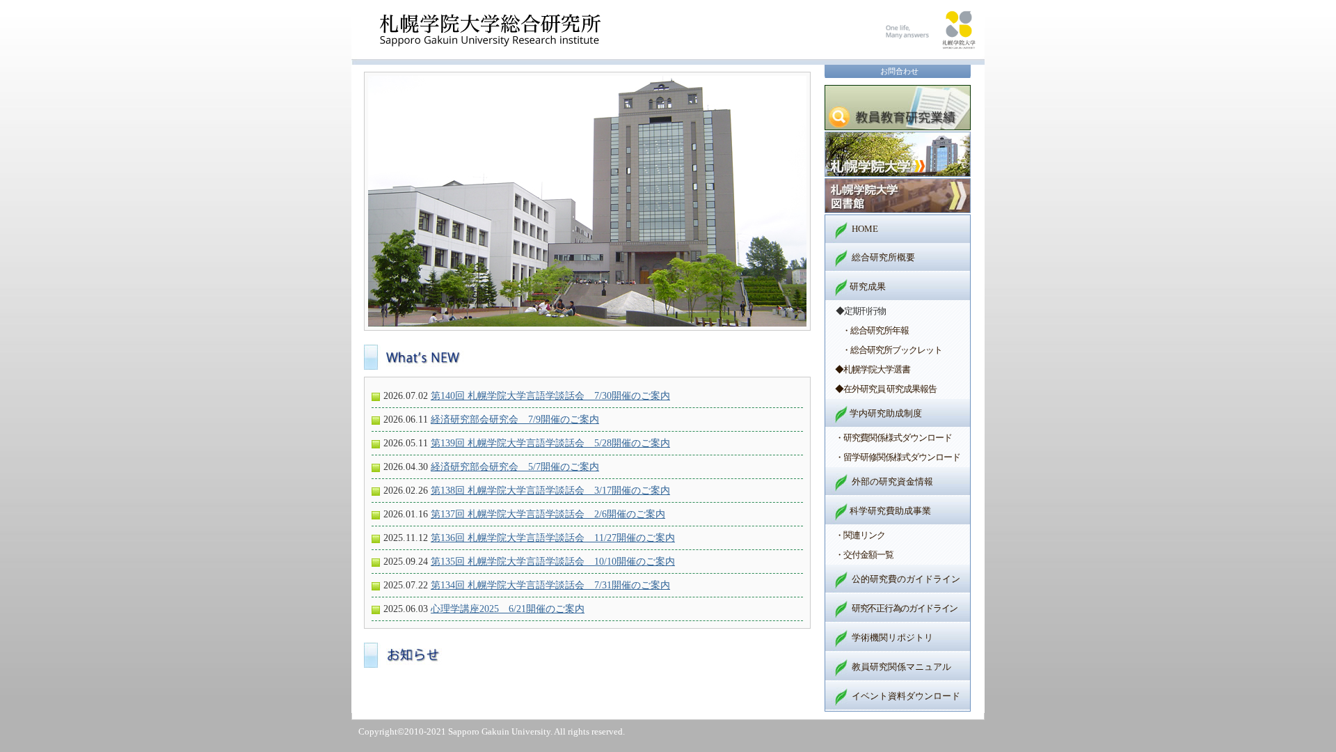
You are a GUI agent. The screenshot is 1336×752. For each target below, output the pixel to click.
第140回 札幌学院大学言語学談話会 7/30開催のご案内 (550, 395)
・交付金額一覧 (864, 554)
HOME (865, 229)
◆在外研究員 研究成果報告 (886, 389)
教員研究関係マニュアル (901, 666)
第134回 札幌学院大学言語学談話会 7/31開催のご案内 (550, 584)
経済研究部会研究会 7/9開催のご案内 (515, 419)
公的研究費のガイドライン (906, 579)
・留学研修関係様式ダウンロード (897, 457)
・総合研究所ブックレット (892, 350)
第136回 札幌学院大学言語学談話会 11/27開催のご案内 (553, 537)
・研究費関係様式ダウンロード (893, 437)
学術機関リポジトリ (892, 637)
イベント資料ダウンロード (906, 696)
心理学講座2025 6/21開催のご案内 (507, 608)
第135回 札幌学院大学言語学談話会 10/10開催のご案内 (553, 561)
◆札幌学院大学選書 (872, 369)
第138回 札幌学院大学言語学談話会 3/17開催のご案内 (550, 490)
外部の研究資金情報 (892, 481)
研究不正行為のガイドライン (904, 608)
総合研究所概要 (883, 257)
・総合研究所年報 (875, 330)
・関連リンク (860, 535)
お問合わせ (899, 71)
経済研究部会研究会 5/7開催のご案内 (515, 466)
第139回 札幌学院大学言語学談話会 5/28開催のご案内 (550, 442)
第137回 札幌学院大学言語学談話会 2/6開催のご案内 (548, 513)
